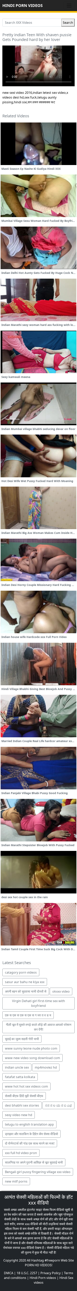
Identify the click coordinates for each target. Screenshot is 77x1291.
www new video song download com (32, 1058)
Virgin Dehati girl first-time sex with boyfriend (38, 1003)
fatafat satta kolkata (20, 1077)
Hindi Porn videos (43, 1278)
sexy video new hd (18, 1115)
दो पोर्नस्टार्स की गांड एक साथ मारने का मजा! (29, 1143)
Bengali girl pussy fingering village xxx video (37, 1172)
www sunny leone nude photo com (31, 1048)
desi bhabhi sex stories (22, 1105)
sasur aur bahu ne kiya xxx (24, 982)
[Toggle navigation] (69, 5)
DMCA (8, 1273)
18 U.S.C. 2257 (27, 1273)
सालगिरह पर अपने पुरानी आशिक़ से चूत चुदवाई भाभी (34, 1162)
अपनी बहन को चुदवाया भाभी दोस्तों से (25, 991)
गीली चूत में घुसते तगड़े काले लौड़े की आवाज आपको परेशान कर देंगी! (38, 1027)
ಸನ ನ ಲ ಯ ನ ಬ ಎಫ (58, 1105)
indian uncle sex (17, 1067)
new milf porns (16, 1181)
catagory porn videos (21, 972)
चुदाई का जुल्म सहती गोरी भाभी (22, 1039)
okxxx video (61, 991)
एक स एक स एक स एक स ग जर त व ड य (28, 1015)
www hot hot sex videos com (26, 1086)
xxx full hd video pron (21, 1153)
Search (68, 22)
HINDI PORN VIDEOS (22, 5)
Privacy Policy (50, 1273)
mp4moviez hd (46, 1067)
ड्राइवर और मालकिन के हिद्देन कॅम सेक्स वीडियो (31, 1134)
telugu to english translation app (29, 1124)
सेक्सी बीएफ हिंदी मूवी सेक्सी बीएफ (24, 1096)
